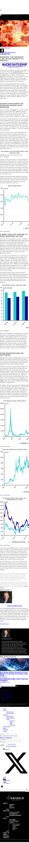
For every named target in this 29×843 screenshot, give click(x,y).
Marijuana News (10, 711)
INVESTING (6, 810)
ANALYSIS (11, 804)
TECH (4, 818)
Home (4, 708)
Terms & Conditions (8, 696)
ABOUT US (6, 832)
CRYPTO (11, 822)
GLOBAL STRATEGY (14, 812)
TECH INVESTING (13, 821)
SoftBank (14, 109)
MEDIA (5, 834)
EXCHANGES (15, 825)
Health (4, 710)
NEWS (10, 806)
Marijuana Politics (10, 713)
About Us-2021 (6, 726)
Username (3, 739)
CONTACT (6, 837)
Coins (11, 722)
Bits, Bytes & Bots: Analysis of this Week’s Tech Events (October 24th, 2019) (14, 674)
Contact (5, 701)
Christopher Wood (9, 52)
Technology (3, 676)
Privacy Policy (6, 695)
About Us (5, 690)
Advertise (5, 698)
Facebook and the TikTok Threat (14, 680)
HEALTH (5, 803)
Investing (5, 715)
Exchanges (12, 720)
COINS (14, 826)
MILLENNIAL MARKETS (15, 815)
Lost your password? (11, 746)
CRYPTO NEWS (16, 824)
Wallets (11, 723)
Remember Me (11, 744)
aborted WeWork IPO (18, 71)
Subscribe (6, 699)
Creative (5, 693)
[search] (16, 734)
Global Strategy (5, 47)
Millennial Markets (10, 718)
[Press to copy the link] (27, 790)
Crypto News (12, 725)
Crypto (7, 719)
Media (5, 692)
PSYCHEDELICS (13, 813)
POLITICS (11, 807)
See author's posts (4, 623)
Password (2, 741)
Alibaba (1, 381)
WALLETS (14, 828)
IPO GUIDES (12, 819)
